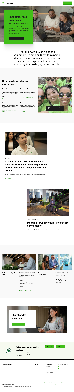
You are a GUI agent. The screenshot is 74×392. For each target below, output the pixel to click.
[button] (38, 367)
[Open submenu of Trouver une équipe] (61, 3)
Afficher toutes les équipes (60, 286)
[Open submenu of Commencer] (70, 3)
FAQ (47, 368)
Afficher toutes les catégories (25, 290)
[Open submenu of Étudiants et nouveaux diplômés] (51, 3)
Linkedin (51, 346)
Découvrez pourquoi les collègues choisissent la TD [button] (55, 108)
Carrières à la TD (7, 364)
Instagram (62, 346)
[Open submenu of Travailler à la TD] (32, 3)
